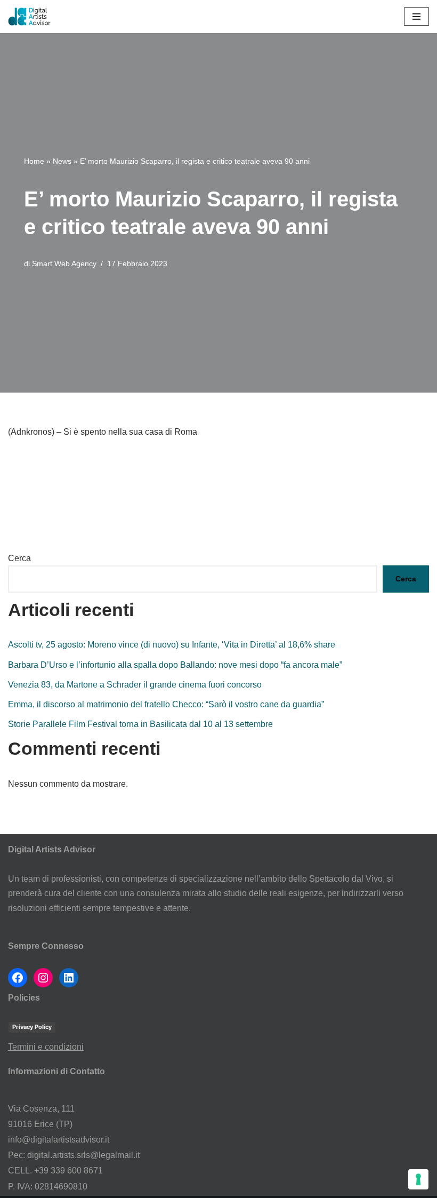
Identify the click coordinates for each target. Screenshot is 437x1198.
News (62, 161)
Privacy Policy (32, 1027)
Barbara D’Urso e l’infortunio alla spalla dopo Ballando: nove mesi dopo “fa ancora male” (175, 664)
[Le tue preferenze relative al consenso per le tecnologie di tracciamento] (418, 1179)
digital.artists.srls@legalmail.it (83, 1155)
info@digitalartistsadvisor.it (58, 1139)
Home (34, 161)
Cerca (19, 558)
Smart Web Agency (64, 263)
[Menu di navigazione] (416, 16)
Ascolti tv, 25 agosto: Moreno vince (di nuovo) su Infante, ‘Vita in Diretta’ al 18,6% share (171, 644)
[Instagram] (43, 977)
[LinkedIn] (68, 977)
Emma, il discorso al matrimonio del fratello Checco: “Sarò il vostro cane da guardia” (166, 704)
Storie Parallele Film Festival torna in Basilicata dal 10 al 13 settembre (140, 724)
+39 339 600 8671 (68, 1170)
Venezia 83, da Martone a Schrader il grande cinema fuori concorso (135, 684)
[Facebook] (17, 977)
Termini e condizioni (46, 1046)
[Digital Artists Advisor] (32, 16)
